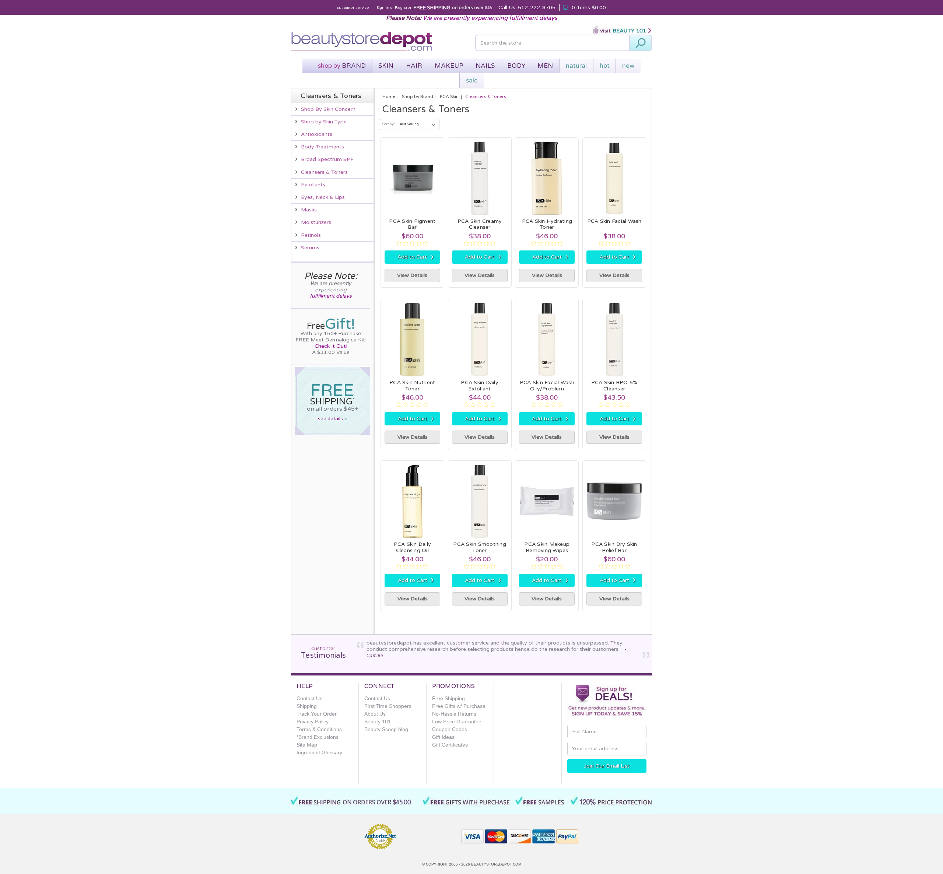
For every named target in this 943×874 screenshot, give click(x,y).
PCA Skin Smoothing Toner (479, 547)
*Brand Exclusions (318, 737)
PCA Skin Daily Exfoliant (479, 385)
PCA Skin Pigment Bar (412, 224)
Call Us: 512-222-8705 (526, 7)
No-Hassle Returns (454, 714)
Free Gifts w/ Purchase (458, 706)
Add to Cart (415, 256)
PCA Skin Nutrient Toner (412, 385)
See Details (332, 419)
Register (403, 8)
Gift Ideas (443, 737)
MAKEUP (449, 66)
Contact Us (309, 698)
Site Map (307, 745)
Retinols (311, 235)
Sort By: (388, 124)
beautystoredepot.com (496, 864)
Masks (309, 210)
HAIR (414, 66)
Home (388, 96)
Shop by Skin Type (324, 122)
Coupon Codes (449, 729)
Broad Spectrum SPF (327, 159)
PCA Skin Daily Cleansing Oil (412, 547)
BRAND (342, 66)
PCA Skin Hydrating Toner (547, 224)
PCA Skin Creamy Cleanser (480, 224)
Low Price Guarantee (456, 721)
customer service (353, 8)
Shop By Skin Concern (328, 109)
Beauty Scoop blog (386, 729)
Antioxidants (316, 134)
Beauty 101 (377, 721)
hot (605, 66)
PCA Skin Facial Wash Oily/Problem (547, 385)
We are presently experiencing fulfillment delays (490, 18)
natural (576, 66)
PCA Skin (449, 96)
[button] (429, 833)
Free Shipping (448, 698)
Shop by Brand (417, 96)
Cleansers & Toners (324, 172)
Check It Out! (331, 346)
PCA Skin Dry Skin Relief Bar (614, 547)
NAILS (485, 66)
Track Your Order (317, 714)
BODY (516, 66)
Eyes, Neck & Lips (323, 197)
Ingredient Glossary (319, 752)
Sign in (382, 8)
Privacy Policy (313, 721)
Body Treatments (322, 147)
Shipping (307, 706)
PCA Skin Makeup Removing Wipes (546, 547)
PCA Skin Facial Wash (614, 221)
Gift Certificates (450, 745)
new (628, 66)
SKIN (385, 66)
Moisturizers (316, 222)
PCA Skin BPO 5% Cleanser (614, 385)
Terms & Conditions (319, 729)
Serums (310, 248)
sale (472, 80)
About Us (375, 714)
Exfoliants (313, 185)
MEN (545, 66)
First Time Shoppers (387, 706)
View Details (412, 275)
